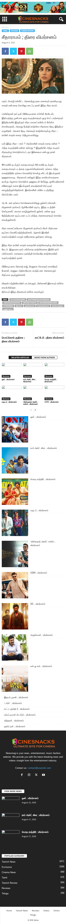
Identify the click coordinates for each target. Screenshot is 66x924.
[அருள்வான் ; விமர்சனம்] (15, 647)
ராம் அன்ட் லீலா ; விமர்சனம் (29, 380)
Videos (46, 910)
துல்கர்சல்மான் (29, 306)
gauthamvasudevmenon (38, 299)
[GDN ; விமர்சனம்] (54, 393)
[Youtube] (44, 775)
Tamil (5, 31)
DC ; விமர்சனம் (37, 604)
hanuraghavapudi (12, 303)
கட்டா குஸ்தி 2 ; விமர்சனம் (17, 709)
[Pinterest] (21, 51)
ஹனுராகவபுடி (8, 309)
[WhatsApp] (29, 51)
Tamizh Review (27, 31)
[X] (37, 775)
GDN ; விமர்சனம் (52, 401)
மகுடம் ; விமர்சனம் (9, 401)
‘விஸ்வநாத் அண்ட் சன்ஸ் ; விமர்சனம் (30, 402)
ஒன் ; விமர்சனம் (8, 379)
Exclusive (7, 867)
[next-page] (35, 410)
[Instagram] (29, 775)
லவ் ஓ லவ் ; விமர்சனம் (41, 666)
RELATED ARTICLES (20, 357)
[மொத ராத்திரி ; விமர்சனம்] (54, 370)
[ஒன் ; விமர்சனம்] (11, 370)
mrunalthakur (29, 303)
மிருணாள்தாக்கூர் (43, 306)
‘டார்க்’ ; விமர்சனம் (13, 703)
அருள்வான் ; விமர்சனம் (41, 635)
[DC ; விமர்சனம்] (15, 616)
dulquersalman (18, 299)
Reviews (14, 31)
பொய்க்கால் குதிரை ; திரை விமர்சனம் (13, 339)
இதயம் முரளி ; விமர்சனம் (16, 697)
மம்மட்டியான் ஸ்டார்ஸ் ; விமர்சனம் (20, 714)
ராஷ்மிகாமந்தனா (57, 306)
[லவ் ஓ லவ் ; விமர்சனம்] (15, 678)
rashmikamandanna (48, 303)
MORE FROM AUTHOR (44, 357)
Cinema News (9, 872)
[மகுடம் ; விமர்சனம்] (11, 393)
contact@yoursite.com (39, 768)
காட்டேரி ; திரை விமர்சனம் (49, 337)
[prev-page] (31, 410)
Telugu (5, 893)
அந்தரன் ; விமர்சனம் (14, 720)
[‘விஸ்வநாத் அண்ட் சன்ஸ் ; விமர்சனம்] (33, 393)
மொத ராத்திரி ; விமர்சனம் (51, 380)
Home (9, 910)
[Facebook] (5, 51)
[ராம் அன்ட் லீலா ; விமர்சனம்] (33, 370)
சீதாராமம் (19, 306)
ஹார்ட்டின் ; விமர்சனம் (14, 726)
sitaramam (8, 306)
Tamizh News (8, 861)
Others (57, 910)
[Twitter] (13, 51)
